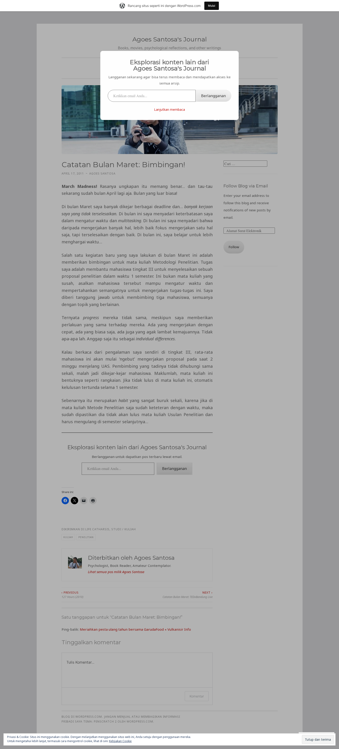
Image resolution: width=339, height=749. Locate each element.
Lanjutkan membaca (169, 109)
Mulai (211, 5)
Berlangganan (213, 95)
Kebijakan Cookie (120, 741)
